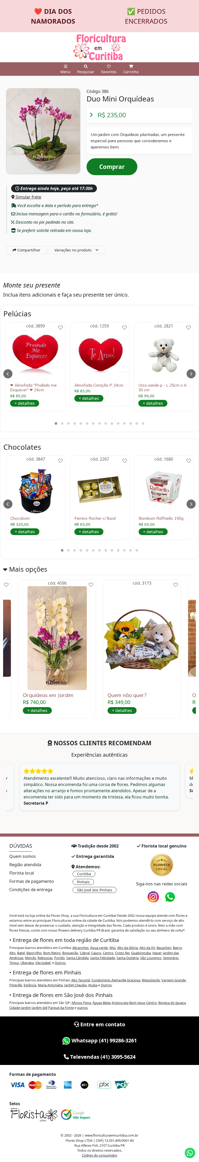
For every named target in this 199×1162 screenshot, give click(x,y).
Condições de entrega (30, 889)
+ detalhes (25, 403)
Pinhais (83, 881)
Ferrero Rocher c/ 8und (95, 518)
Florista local (21, 873)
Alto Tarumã (80, 980)
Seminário (171, 957)
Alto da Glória (127, 947)
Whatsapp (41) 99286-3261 (103, 1040)
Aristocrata (120, 1002)
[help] (60, 327)
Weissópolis (151, 980)
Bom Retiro (52, 953)
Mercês (30, 957)
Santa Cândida (77, 957)
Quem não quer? (127, 695)
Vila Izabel (43, 962)
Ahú (112, 947)
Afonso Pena (81, 1002)
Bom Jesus (137, 1002)
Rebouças (45, 957)
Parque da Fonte (61, 1007)
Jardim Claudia (75, 985)
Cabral (85, 953)
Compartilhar (28, 250)
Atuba (92, 985)
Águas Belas (102, 1002)
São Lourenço (150, 957)
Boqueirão (70, 953)
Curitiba (84, 873)
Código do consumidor (99, 1155)
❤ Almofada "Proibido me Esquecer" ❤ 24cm (33, 387)
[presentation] (7, 373)
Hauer (156, 953)
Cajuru (96, 953)
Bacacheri (164, 947)
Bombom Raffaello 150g (161, 518)
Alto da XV (147, 947)
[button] (56, 423)
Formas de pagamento (31, 881)
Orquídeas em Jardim (48, 695)
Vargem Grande (173, 980)
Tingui (14, 962)
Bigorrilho (34, 953)
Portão (59, 957)
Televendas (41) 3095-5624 (102, 1056)
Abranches (80, 947)
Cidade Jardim (20, 1007)
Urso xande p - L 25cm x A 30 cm (162, 387)
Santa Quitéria (128, 957)
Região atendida (25, 864)
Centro (108, 953)
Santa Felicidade (102, 957)
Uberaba (27, 962)
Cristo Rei (122, 953)
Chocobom (20, 518)
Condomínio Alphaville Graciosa (115, 980)
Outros (60, 962)
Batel (21, 953)
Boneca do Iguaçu (172, 1002)
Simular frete (28, 197)
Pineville (15, 985)
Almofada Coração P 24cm (98, 385)
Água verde (99, 947)
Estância (30, 985)
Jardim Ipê (39, 1007)
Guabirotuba (141, 953)
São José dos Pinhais (94, 889)
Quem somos (22, 856)
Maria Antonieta (50, 985)
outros (82, 1007)
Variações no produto (72, 250)
